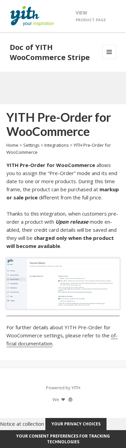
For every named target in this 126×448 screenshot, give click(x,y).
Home (12, 145)
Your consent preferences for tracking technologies (63, 439)
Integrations (56, 145)
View (91, 15)
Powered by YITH (63, 388)
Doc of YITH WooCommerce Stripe (50, 52)
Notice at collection (22, 423)
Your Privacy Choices (75, 424)
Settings (31, 145)
